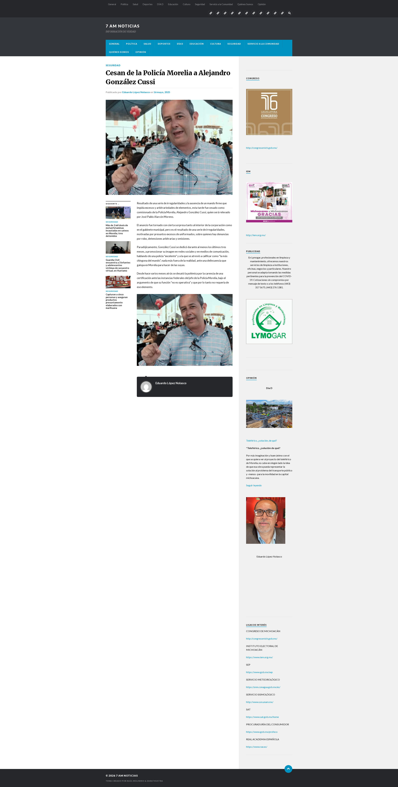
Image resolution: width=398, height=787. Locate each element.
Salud (135, 4)
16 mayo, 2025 (162, 92)
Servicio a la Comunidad (221, 4)
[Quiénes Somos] (275, 13)
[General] (211, 13)
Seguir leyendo (254, 485)
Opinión (262, 4)
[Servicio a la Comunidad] (268, 13)
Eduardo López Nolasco (136, 92)
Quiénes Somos (245, 4)
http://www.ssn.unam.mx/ (259, 701)
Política (124, 4)
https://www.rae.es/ (256, 746)
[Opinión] (282, 13)
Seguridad (200, 4)
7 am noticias (123, 26)
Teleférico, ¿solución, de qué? (261, 440)
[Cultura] (254, 13)
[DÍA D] (239, 13)
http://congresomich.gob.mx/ (261, 147)
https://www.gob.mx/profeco (262, 731)
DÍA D (160, 4)
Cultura (186, 4)
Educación (173, 4)
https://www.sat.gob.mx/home (262, 716)
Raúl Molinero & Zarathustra (145, 781)
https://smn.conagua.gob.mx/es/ (263, 687)
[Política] (218, 13)
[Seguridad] (261, 13)
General (112, 4)
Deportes (148, 4)
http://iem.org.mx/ (256, 235)
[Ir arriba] (288, 769)
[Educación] (246, 13)
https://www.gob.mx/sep (259, 672)
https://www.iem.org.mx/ (259, 657)
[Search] (289, 13)
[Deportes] (232, 13)
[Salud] (225, 13)
